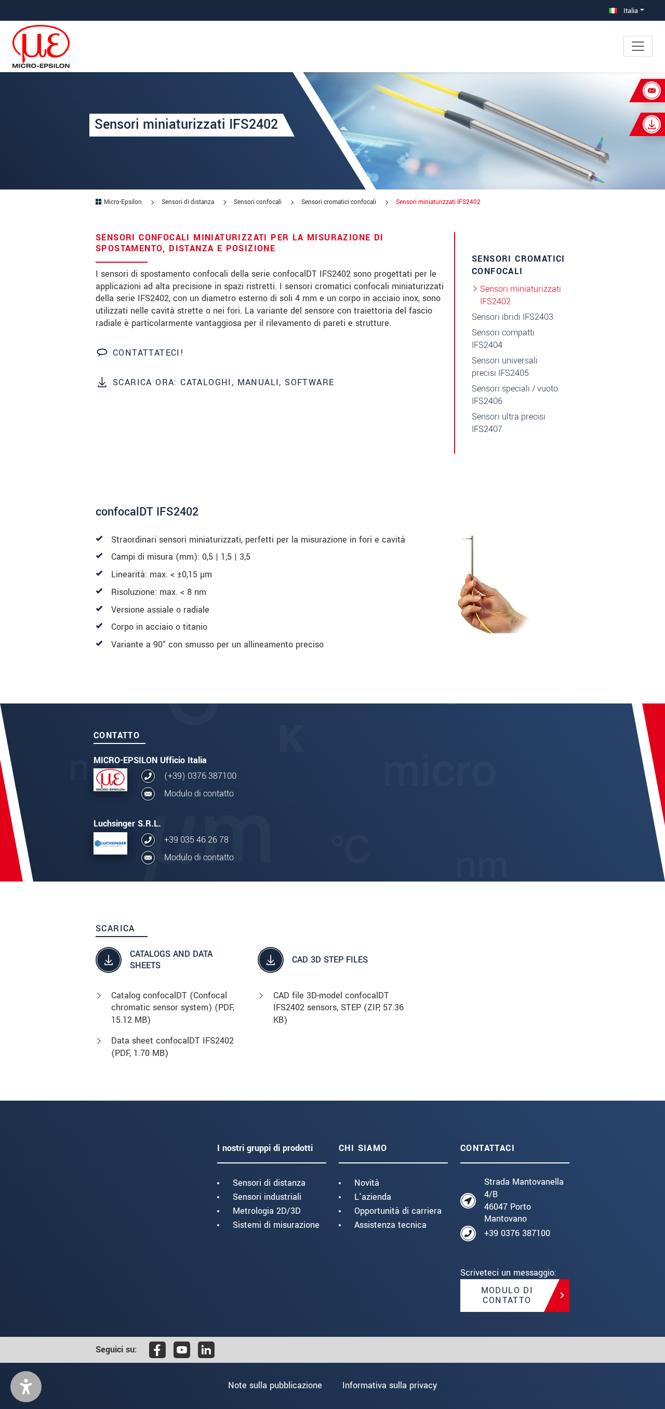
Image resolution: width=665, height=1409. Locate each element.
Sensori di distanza (269, 1182)
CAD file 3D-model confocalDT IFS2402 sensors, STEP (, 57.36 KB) (338, 1008)
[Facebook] (157, 1350)
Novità (366, 1182)
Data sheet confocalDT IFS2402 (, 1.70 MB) (172, 1047)
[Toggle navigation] (638, 46)
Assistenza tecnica (390, 1225)
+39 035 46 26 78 (196, 840)
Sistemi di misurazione (276, 1225)
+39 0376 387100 (517, 1233)
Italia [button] (629, 11)
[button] (26, 1386)
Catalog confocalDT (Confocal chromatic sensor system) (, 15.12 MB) (172, 1008)
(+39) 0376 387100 (200, 776)
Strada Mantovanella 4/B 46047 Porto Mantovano (524, 1200)
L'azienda (372, 1196)
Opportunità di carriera (398, 1210)
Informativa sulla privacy (389, 1385)
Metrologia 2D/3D (267, 1210)
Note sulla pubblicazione (275, 1385)
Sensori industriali (267, 1196)
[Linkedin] (206, 1350)
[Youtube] (182, 1350)
